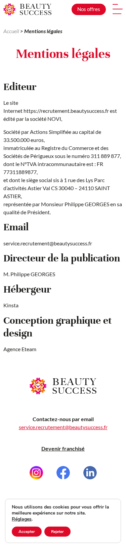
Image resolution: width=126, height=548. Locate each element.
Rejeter (57, 531)
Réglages (22, 519)
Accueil (11, 31)
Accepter (26, 531)
